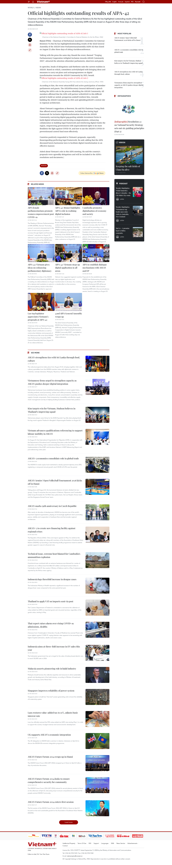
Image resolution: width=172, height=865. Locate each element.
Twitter (30, 40)
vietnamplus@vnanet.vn (74, 856)
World (31, 7)
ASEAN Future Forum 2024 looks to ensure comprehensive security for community (49, 780)
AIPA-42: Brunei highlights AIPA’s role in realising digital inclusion (67, 210)
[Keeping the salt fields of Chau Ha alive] (129, 155)
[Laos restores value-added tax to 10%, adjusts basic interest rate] (97, 719)
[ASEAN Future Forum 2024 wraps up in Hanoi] (97, 763)
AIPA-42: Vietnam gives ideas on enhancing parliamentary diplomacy (40, 267)
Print (30, 45)
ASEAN (38, 7)
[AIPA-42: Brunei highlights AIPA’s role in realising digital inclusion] (68, 196)
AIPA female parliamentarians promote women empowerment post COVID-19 (41, 212)
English (114, 2)
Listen (122, 199)
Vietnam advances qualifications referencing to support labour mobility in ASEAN (55, 432)
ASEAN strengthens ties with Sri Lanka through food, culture (54, 359)
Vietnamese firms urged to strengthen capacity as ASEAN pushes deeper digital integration (52, 382)
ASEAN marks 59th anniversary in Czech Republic (52, 505)
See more (35, 352)
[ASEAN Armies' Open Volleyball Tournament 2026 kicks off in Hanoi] (97, 487)
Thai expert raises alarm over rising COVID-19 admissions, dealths (51, 625)
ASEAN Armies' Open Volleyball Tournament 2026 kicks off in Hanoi (55, 482)
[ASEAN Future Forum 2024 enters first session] (97, 808)
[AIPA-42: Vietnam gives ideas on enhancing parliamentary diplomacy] (41, 253)
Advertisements (132, 843)
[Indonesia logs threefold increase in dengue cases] (97, 586)
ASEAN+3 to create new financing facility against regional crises (51, 530)
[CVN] (109, 836)
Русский (137, 1)
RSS (90, 843)
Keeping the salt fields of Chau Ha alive (128, 168)
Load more (69, 822)
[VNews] (55, 836)
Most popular (124, 33)
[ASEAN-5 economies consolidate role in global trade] (97, 465)
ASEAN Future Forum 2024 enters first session (51, 801)
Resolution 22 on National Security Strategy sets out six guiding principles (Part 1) (129, 126)
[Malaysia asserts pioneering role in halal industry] (97, 675)
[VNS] (95, 836)
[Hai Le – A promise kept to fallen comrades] (138, 232)
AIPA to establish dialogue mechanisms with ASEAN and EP (95, 267)
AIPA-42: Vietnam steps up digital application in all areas (67, 267)
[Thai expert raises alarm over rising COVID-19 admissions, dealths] (97, 630)
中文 (132, 1)
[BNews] (73, 836)
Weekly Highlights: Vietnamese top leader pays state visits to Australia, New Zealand (123, 212)
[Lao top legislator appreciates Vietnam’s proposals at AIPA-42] (41, 302)
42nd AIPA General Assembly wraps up (68, 315)
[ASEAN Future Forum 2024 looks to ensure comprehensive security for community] (97, 785)
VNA (112, 843)
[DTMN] (123, 836)
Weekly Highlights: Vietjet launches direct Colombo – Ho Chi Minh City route (123, 191)
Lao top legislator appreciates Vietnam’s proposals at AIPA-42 (38, 316)
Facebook (30, 35)
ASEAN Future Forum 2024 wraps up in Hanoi (50, 756)
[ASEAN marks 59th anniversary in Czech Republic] (97, 512)
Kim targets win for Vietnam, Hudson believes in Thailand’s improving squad (51, 410)
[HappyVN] (33, 836)
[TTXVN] (47, 836)
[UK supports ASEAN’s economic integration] (97, 741)
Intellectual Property (69, 843)
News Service (120, 843)
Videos (122, 142)
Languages (104, 843)
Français (120, 2)
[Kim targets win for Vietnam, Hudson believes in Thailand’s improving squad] (97, 415)
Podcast (123, 183)
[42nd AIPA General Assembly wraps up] (68, 302)
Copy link (30, 50)
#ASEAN (44, 165)
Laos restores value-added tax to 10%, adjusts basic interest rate (53, 714)
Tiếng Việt (108, 2)
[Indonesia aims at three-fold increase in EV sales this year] (97, 653)
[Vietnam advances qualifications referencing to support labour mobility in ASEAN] (97, 437)
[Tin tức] (64, 836)
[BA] (137, 836)
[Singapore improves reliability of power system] (97, 697)
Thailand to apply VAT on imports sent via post (50, 601)
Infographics (124, 96)
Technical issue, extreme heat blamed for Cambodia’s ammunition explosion (54, 555)
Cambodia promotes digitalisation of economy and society (94, 210)
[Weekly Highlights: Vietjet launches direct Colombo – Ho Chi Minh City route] (138, 192)
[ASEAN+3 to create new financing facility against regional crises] (97, 535)
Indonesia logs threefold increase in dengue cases (52, 579)
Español (127, 2)
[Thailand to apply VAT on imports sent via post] (97, 608)
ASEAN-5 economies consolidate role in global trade (53, 458)
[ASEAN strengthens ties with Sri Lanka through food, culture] (97, 364)
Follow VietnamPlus (86, 173)
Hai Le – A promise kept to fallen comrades (122, 230)
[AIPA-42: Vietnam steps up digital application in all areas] (68, 253)
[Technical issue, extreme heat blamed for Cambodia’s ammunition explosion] (97, 560)
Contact (65, 846)
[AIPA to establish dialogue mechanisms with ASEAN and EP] (96, 253)
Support (96, 843)
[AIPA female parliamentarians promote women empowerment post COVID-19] (41, 196)
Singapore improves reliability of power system (51, 690)
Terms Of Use (82, 843)
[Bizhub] (82, 836)
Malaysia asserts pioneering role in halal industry (52, 668)
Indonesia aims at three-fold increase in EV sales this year (54, 648)
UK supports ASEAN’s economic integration (49, 734)
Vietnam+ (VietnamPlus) (43, 1)
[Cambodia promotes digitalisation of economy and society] (96, 196)
